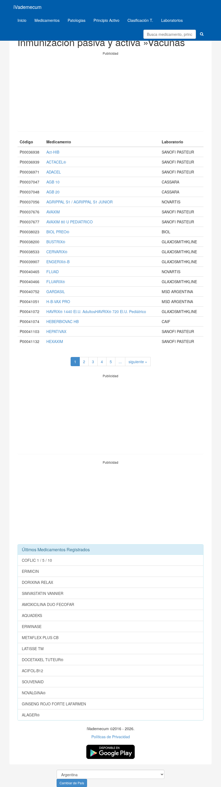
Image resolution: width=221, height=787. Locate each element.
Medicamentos (47, 20)
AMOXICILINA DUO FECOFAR (48, 604)
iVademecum (27, 6)
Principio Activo (106, 20)
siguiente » (138, 361)
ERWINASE (32, 626)
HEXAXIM (54, 341)
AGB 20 (53, 192)
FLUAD (52, 271)
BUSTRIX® (55, 241)
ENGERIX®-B (58, 261)
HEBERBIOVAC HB (62, 321)
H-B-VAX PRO (58, 301)
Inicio (22, 20)
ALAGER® (31, 714)
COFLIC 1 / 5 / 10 (37, 560)
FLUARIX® (55, 281)
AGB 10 (53, 182)
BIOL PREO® (57, 231)
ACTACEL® (56, 162)
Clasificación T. (140, 20)
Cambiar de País (72, 783)
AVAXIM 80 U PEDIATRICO (69, 221)
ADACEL (53, 172)
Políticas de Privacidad (110, 736)
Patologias (76, 20)
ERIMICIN (30, 571)
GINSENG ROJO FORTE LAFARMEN (54, 703)
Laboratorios (172, 20)
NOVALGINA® (34, 692)
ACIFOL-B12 (32, 670)
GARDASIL (55, 291)
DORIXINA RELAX (37, 582)
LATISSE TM (33, 648)
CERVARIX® (56, 251)
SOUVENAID (33, 681)
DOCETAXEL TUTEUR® (42, 659)
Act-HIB (52, 152)
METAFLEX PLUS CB (40, 637)
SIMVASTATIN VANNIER (42, 593)
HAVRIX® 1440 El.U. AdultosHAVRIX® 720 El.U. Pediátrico (96, 311)
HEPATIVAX (56, 331)
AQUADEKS (32, 615)
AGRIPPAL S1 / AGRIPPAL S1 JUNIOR (79, 201)
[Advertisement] (110, 93)
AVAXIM (53, 211)
